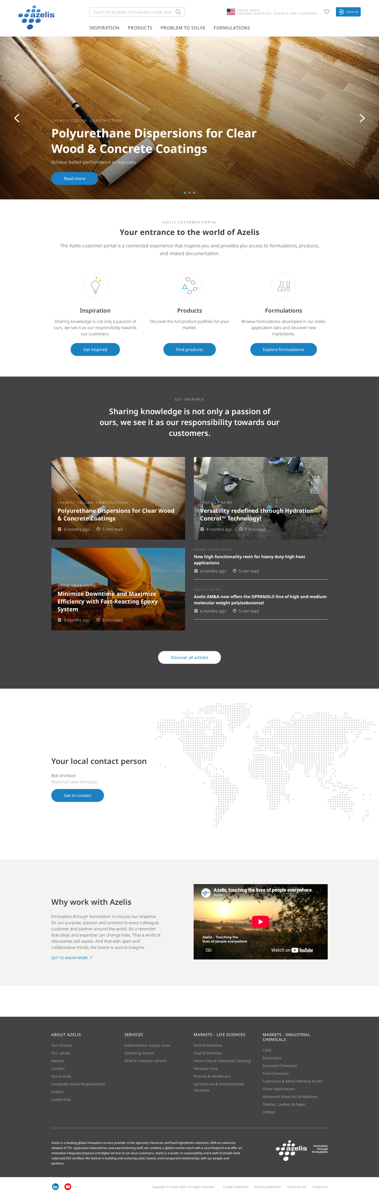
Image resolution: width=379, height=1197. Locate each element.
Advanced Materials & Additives (290, 1096)
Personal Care (206, 1068)
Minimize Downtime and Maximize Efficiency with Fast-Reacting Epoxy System (107, 601)
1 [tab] (185, 193)
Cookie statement (235, 1187)
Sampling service (139, 1053)
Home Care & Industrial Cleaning (222, 1060)
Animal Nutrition (208, 1045)
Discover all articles (189, 657)
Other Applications (279, 1088)
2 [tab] (189, 193)
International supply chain (147, 1045)
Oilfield (269, 1112)
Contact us (320, 1187)
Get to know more (70, 957)
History (57, 1091)
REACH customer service (146, 1060)
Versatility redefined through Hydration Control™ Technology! (257, 514)
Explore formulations (283, 349)
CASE (267, 1050)
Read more (74, 178)
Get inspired (95, 349)
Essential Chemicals (280, 1065)
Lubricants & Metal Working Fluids (292, 1081)
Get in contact (77, 795)
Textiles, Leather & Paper (284, 1104)
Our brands (61, 1076)
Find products (189, 349)
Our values (60, 1053)
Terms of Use (296, 1187)
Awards (57, 1060)
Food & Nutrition (208, 1053)
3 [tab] (194, 193)
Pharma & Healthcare (212, 1076)
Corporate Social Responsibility (78, 1083)
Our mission (61, 1045)
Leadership (61, 1099)
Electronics (272, 1057)
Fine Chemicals (276, 1073)
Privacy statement (268, 1187)
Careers (58, 1068)
